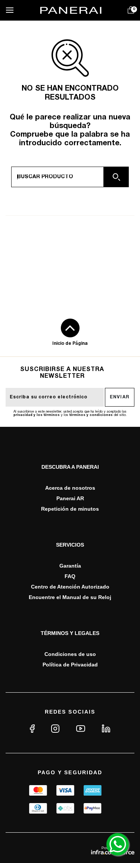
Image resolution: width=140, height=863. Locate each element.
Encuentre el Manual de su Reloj (70, 597)
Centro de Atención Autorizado (70, 587)
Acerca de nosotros (70, 488)
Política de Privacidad (70, 665)
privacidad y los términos (36, 415)
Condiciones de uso (70, 654)
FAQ (70, 576)
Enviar (120, 397)
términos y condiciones (91, 415)
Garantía (70, 566)
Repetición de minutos (70, 509)
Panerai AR (70, 498)
